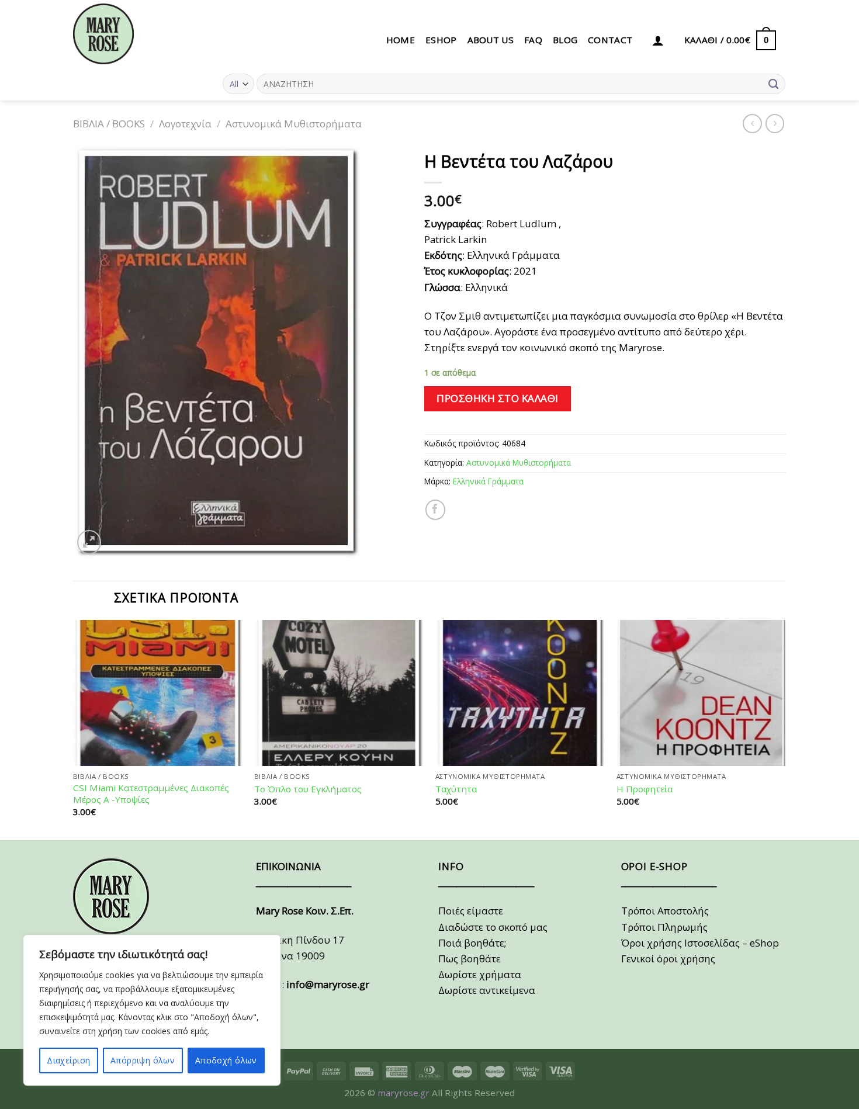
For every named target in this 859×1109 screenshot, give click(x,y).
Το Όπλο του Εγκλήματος (308, 789)
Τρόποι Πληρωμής (664, 927)
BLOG (565, 40)
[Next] (785, 729)
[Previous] (73, 729)
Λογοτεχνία (185, 123)
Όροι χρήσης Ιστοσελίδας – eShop (700, 942)
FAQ (533, 40)
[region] (151, 1010)
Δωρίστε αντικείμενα (486, 990)
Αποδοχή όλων (226, 1060)
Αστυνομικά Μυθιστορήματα (294, 123)
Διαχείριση (68, 1060)
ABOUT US (490, 40)
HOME (400, 40)
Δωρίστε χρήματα (479, 974)
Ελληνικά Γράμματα (488, 481)
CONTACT (610, 40)
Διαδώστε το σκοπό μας (493, 927)
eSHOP (441, 40)
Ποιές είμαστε (470, 910)
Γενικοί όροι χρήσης (668, 958)
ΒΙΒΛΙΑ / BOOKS (109, 123)
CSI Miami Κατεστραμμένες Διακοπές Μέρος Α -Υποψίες (151, 793)
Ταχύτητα (456, 789)
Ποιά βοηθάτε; (472, 942)
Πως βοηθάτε (469, 958)
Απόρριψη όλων (142, 1060)
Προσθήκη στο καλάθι (498, 398)
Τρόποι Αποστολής (665, 910)
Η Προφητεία (644, 789)
